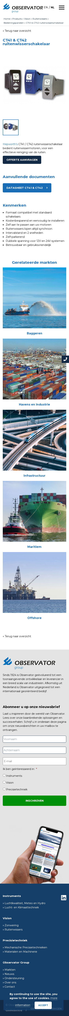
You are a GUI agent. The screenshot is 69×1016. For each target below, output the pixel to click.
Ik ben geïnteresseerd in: (20, 769)
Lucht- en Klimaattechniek (22, 907)
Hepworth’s (10, 144)
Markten (10, 969)
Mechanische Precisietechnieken (26, 947)
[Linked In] (63, 898)
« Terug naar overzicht (17, 30)
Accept (43, 1005)
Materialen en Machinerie (21, 951)
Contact (10, 986)
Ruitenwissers (40, 18)
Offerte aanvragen (22, 159)
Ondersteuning (14, 978)
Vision (27, 18)
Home (7, 18)
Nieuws (9, 974)
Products (17, 18)
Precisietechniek (16, 789)
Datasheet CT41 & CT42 (24, 187)
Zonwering (12, 925)
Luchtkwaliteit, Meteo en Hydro (25, 903)
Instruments (14, 775)
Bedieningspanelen (14, 22)
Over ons (10, 982)
